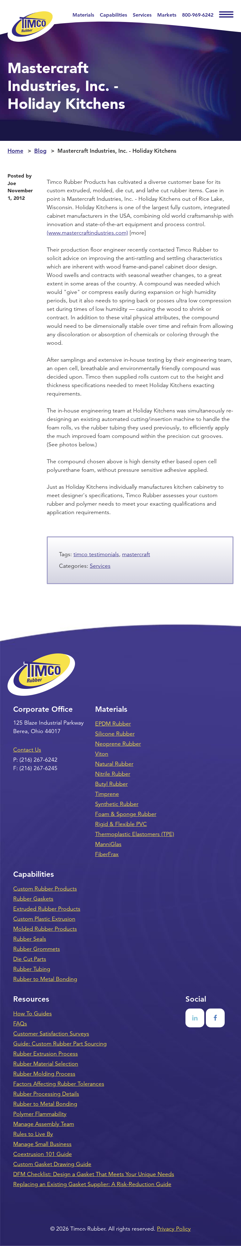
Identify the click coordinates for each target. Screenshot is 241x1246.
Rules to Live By (33, 1134)
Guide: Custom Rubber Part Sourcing (60, 1043)
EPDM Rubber (113, 723)
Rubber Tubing (31, 969)
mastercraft (136, 554)
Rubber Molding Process (44, 1073)
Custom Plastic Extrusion (44, 918)
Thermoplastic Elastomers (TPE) (134, 834)
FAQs (20, 1023)
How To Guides (32, 1013)
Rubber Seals (29, 938)
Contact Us (27, 749)
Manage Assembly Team (43, 1124)
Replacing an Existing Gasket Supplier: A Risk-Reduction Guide (92, 1184)
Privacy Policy (174, 1228)
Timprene (107, 794)
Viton (101, 753)
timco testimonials (96, 554)
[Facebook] (215, 1018)
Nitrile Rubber (112, 773)
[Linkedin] (194, 1018)
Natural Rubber (114, 763)
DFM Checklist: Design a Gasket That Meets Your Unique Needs (93, 1174)
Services (142, 15)
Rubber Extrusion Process (45, 1053)
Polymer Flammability (40, 1113)
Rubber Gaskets (33, 898)
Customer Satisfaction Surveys (51, 1033)
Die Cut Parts (29, 959)
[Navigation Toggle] (226, 15)
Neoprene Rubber (118, 743)
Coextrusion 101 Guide (42, 1154)
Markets (166, 15)
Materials (83, 15)
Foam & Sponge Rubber (125, 814)
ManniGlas (108, 844)
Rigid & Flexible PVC (121, 824)
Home (15, 150)
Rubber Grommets (36, 948)
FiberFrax (107, 854)
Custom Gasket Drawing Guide (52, 1164)
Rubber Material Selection (45, 1063)
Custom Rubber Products (45, 888)
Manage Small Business (42, 1144)
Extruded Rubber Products (46, 908)
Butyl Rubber (111, 783)
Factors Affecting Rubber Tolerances (58, 1083)
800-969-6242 (197, 15)
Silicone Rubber (115, 733)
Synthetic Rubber (116, 804)
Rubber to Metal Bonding (45, 979)
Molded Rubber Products (45, 928)
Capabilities (113, 15)
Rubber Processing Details (46, 1093)
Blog (40, 150)
